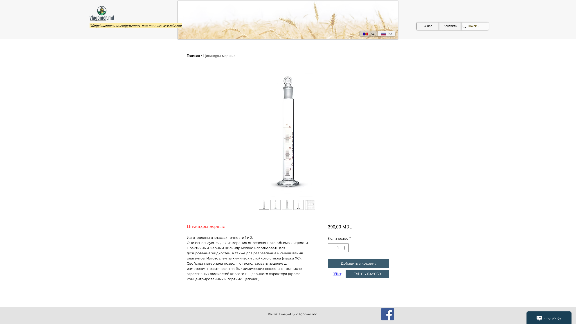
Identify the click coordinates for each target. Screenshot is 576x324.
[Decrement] (331, 248)
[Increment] (345, 248)
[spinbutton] (338, 248)
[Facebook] (387, 314)
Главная (193, 56)
